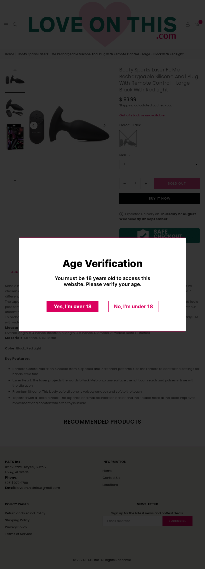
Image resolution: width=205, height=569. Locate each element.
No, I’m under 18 (133, 306)
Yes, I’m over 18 (73, 306)
